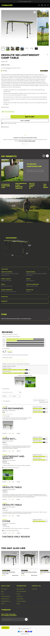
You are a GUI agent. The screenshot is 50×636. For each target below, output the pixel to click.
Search (3, 603)
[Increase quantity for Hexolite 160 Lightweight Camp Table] (8, 116)
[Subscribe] (26, 619)
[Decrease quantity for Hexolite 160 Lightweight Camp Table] (2, 116)
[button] (48, 55)
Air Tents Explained (21, 591)
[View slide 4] (27, 144)
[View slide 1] (23, 144)
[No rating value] (23, 570)
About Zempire (20, 589)
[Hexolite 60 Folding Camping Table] (29, 560)
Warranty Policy (5, 598)
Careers (18, 593)
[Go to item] (3, 48)
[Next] (47, 155)
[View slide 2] (24, 144)
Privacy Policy (20, 598)
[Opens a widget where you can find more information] (5, 627)
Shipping (8, 68)
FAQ (2, 593)
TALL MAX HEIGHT (45, 186)
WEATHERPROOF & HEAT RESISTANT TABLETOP (19, 186)
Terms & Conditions (21, 601)
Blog (2, 591)
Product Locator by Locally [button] (9, 123)
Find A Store (4, 589)
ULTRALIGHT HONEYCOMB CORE (5, 186)
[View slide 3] (25, 144)
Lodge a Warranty (5, 596)
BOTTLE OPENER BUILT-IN (32, 186)
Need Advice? (6, 126)
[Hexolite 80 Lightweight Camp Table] (10, 560)
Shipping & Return (5, 601)
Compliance (19, 596)
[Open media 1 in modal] (34, 12)
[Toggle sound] (2, 220)
